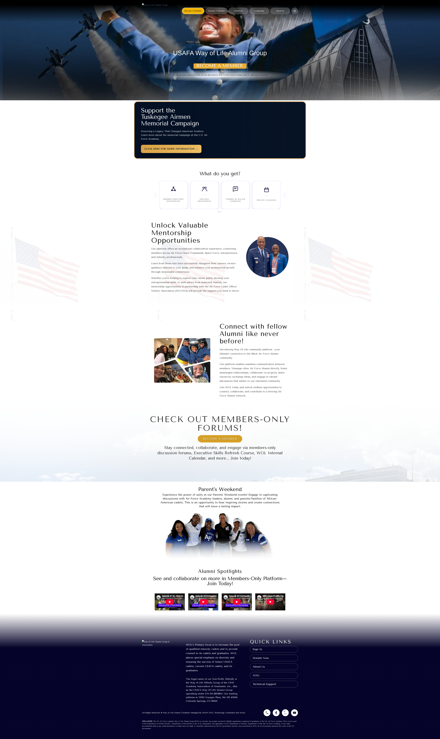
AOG (256, 675)
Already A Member (216, 11)
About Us (280, 11)
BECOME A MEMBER (220, 439)
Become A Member (193, 11)
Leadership (259, 11)
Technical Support (264, 684)
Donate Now (261, 658)
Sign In (257, 649)
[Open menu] (295, 11)
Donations (238, 11)
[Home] (154, 10)
